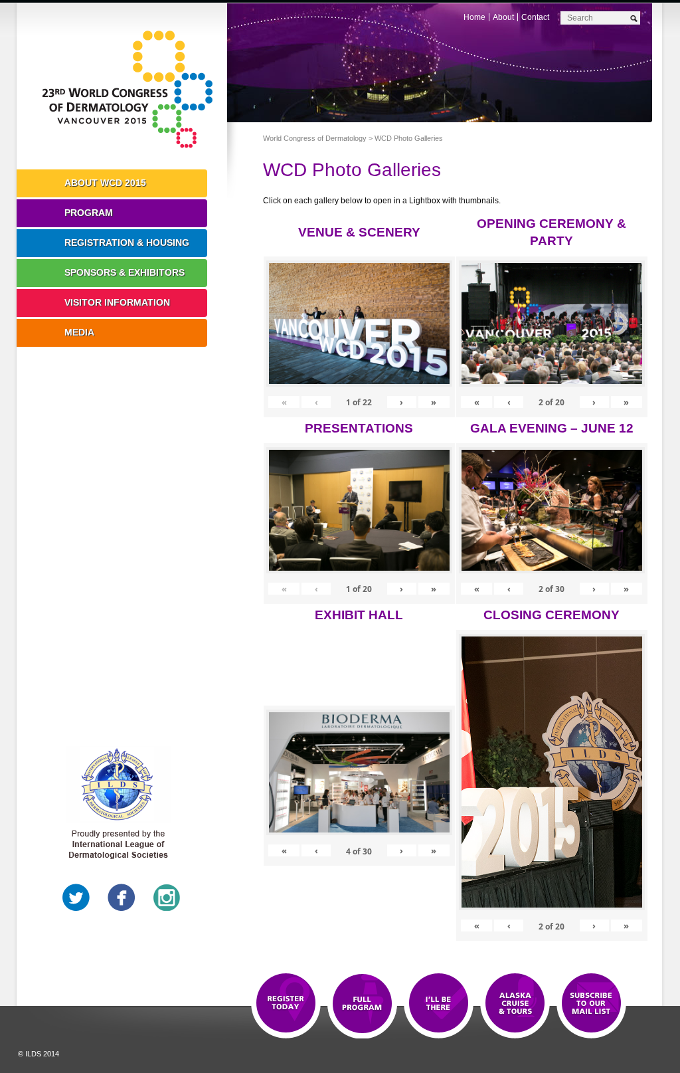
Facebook (121, 897)
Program (88, 212)
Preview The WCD (515, 1003)
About (503, 17)
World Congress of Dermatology (131, 89)
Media (79, 332)
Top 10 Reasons (362, 1003)
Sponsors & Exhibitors (124, 272)
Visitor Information (117, 302)
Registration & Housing (126, 242)
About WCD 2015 (105, 182)
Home (474, 17)
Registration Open (286, 1003)
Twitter (76, 897)
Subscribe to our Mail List (591, 1003)
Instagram (166, 897)
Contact (535, 17)
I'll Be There (438, 1003)
